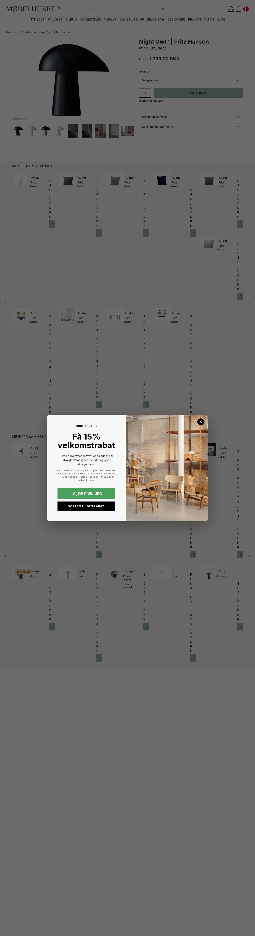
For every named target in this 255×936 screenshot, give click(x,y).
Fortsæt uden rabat (86, 506)
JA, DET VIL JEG (86, 493)
